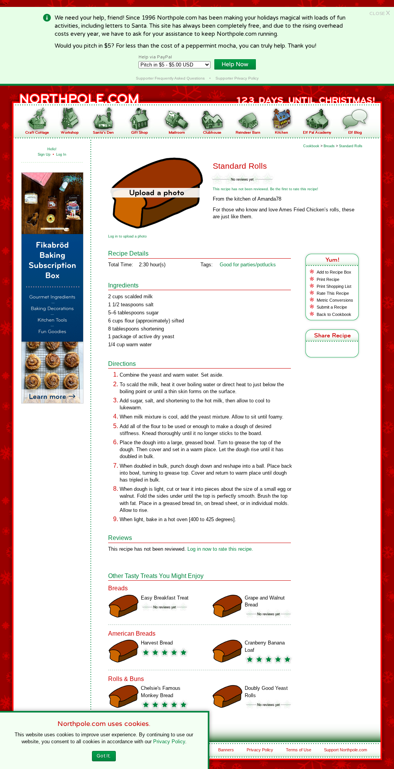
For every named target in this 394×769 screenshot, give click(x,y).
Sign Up (44, 154)
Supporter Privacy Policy (237, 78)
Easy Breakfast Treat (165, 598)
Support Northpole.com (345, 749)
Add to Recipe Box (334, 272)
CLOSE (379, 13)
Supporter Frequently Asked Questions (170, 78)
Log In (61, 154)
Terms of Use (298, 749)
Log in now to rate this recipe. (220, 549)
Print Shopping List (334, 286)
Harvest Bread (157, 643)
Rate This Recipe (333, 293)
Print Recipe (328, 279)
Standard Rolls (350, 146)
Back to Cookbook (334, 314)
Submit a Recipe (332, 307)
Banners (226, 749)
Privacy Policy (260, 749)
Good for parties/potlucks (248, 264)
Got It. (104, 756)
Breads (329, 146)
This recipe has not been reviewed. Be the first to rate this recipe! (265, 189)
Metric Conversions (335, 300)
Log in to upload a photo (127, 236)
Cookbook (311, 146)
